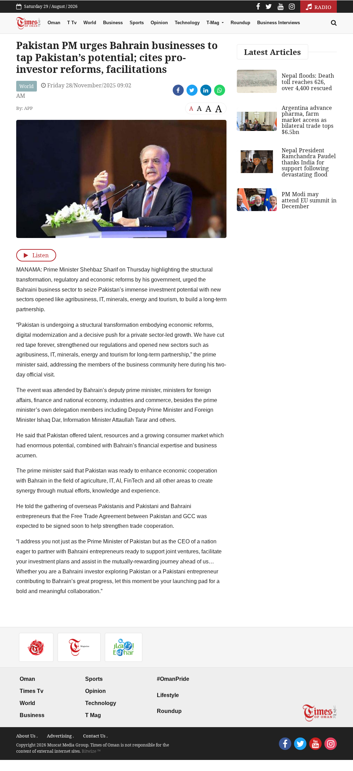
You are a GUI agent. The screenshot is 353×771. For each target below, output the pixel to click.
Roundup (240, 22)
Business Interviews (278, 22)
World (89, 22)
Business (113, 22)
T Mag (93, 715)
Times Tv (31, 691)
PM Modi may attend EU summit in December (309, 200)
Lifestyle (168, 695)
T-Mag (213, 22)
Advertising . (60, 736)
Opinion (159, 22)
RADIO (322, 6)
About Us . (27, 736)
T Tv (72, 22)
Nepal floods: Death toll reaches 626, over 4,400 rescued (308, 82)
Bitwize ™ (91, 751)
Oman (54, 22)
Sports (137, 22)
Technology (187, 22)
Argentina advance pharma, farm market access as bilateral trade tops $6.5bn (307, 120)
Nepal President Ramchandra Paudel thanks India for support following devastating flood (309, 162)
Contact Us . (95, 736)
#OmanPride (173, 679)
